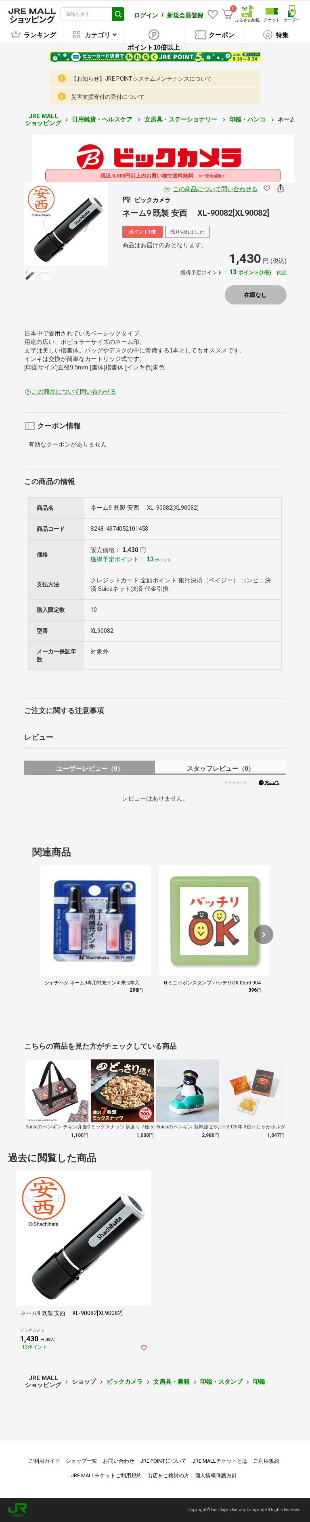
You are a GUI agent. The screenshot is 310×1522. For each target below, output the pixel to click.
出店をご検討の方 (168, 1475)
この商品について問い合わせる (215, 189)
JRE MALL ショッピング (43, 120)
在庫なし (255, 295)
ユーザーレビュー (90, 768)
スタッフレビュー (220, 768)
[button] (263, 934)
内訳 (282, 272)
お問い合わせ (118, 1461)
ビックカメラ (125, 1381)
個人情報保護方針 (216, 1475)
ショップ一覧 (81, 1461)
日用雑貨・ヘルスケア (103, 119)
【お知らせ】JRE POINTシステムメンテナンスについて (141, 78)
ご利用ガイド (44, 1461)
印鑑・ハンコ (248, 119)
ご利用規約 (266, 1461)
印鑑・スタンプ (221, 1381)
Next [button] (82, 224)
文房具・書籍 (171, 1381)
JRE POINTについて (163, 1461)
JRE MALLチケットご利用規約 (106, 1475)
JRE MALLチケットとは (219, 1461)
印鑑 (259, 1381)
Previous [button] (50, 224)
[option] (66, 224)
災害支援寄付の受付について (108, 97)
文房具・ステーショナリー (182, 119)
